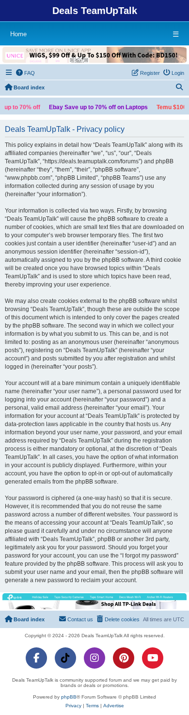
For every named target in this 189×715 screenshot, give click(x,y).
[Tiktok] (65, 658)
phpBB (69, 697)
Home (18, 34)
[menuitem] (25, 73)
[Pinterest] (123, 658)
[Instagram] (94, 658)
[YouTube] (152, 658)
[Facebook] (36, 658)
